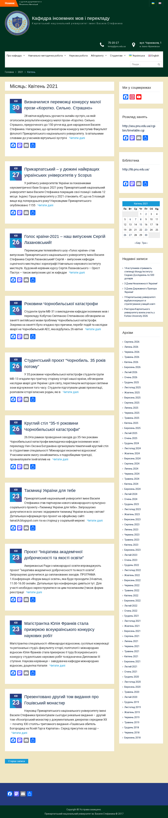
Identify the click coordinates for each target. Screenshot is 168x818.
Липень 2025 (131, 407)
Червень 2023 (131, 534)
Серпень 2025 (131, 402)
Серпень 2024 (131, 463)
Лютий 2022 (130, 605)
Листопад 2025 (132, 387)
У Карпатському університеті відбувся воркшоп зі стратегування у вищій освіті (140, 300)
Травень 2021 (131, 651)
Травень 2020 (131, 692)
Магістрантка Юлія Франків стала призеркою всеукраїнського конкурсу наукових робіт (59, 629)
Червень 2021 (131, 646)
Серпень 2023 (131, 524)
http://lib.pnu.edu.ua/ (135, 169)
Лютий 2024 (130, 494)
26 (125, 235)
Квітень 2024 (131, 484)
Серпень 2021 (131, 636)
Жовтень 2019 (132, 712)
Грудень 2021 (131, 616)
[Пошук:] (146, 64)
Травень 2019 (131, 722)
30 (146, 235)
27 (130, 235)
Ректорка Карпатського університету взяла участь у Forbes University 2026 (139, 312)
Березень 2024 (132, 489)
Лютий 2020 (130, 697)
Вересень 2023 (132, 519)
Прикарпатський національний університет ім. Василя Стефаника (80, 813)
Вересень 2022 (132, 580)
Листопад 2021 (132, 621)
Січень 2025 (130, 438)
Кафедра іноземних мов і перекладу (71, 18)
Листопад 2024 (132, 448)
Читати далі (77, 138)
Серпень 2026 (131, 341)
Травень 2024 (131, 479)
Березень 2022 (132, 600)
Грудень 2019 (131, 702)
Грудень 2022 (131, 565)
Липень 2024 (131, 468)
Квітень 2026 (131, 362)
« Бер (137, 243)
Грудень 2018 (131, 727)
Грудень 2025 (131, 382)
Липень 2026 (131, 347)
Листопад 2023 (132, 509)
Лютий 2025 (130, 433)
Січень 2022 (130, 610)
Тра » (144, 243)
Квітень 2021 (131, 656)
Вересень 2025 (132, 397)
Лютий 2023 (130, 555)
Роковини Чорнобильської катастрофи (61, 303)
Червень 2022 (131, 585)
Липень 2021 (131, 641)
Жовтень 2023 (132, 514)
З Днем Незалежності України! (140, 283)
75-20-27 (113, 42)
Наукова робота (78, 55)
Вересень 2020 (132, 687)
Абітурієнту (97, 55)
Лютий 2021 (130, 666)
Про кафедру (14, 55)
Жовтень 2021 (132, 626)
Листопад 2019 (132, 707)
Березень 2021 (132, 661)
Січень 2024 (130, 499)
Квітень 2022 (131, 595)
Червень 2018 (131, 732)
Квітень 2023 (131, 544)
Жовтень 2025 (132, 392)
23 (146, 230)
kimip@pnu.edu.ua (117, 46)
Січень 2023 (130, 560)
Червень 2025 (131, 413)
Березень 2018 (132, 737)
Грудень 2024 (131, 443)
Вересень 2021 (132, 631)
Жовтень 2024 (132, 453)
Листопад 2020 (132, 681)
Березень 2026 (132, 367)
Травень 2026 (131, 357)
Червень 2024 (131, 473)
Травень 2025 (131, 418)
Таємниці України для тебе (50, 490)
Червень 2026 (131, 352)
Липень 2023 (131, 529)
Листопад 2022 (132, 570)
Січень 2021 (130, 671)
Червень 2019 (131, 717)
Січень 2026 (130, 377)
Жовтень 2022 (132, 575)
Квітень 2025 (131, 423)
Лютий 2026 (130, 372)
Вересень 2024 (132, 458)
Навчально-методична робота (45, 55)
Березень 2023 (132, 550)
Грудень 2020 (131, 676)
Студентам (116, 55)
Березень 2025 (132, 428)
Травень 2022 (131, 590)
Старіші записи (16, 761)
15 (140, 224)
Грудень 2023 (131, 504)
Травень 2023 (131, 539)
